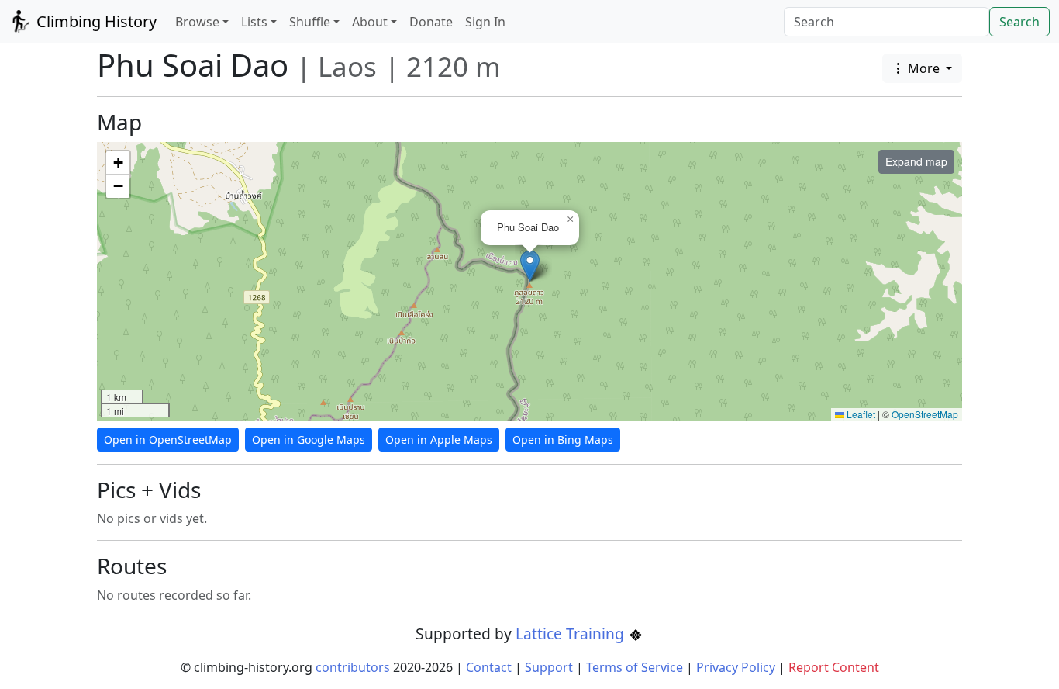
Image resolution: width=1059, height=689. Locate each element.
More (924, 68)
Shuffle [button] (309, 21)
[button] (530, 266)
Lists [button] (254, 21)
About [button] (370, 21)
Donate (431, 21)
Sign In (485, 21)
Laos (347, 66)
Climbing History (95, 21)
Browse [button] (197, 21)
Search (1019, 21)
